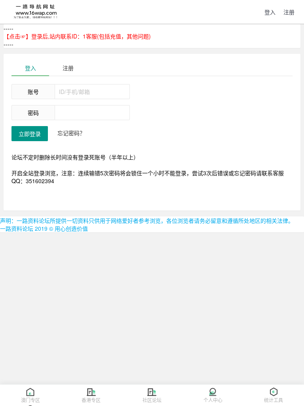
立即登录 (30, 134)
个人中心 (212, 399)
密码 (33, 113)
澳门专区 (30, 399)
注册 (68, 68)
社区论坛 (152, 399)
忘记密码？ (71, 133)
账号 (33, 92)
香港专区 (91, 399)
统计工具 (273, 399)
